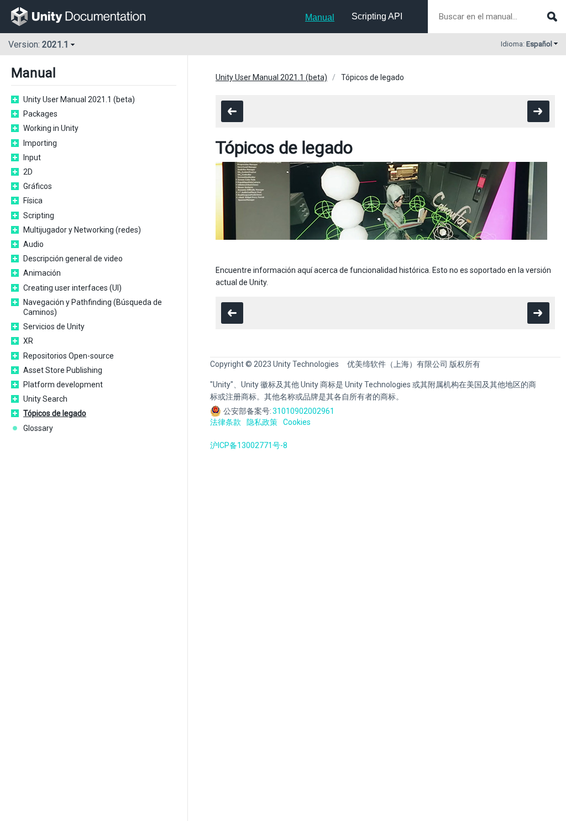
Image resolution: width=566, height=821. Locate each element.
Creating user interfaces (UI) (72, 287)
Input (32, 157)
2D (28, 171)
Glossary (38, 428)
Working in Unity (50, 128)
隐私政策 (262, 422)
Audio (33, 244)
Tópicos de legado (54, 413)
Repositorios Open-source (68, 355)
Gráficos (37, 186)
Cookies (297, 422)
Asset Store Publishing (62, 370)
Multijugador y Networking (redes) (82, 229)
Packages (40, 113)
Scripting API (377, 16)
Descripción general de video (73, 258)
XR (28, 340)
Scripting (38, 215)
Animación (42, 273)
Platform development (63, 384)
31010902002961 (303, 411)
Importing (40, 143)
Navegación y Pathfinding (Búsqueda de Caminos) (92, 307)
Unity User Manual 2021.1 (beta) (79, 99)
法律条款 (225, 422)
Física (33, 200)
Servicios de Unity (54, 326)
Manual (319, 17)
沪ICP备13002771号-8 (248, 445)
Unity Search (45, 398)
